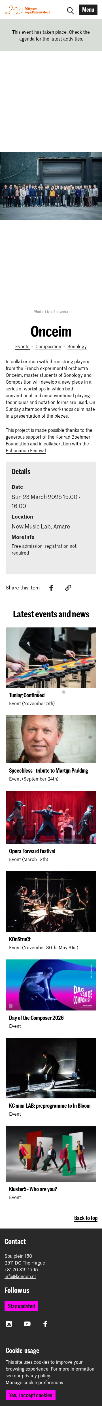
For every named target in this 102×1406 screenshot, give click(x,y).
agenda (27, 38)
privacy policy (36, 1375)
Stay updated (21, 1306)
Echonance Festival (26, 450)
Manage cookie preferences (34, 1382)
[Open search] (70, 9)
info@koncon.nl (20, 1276)
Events (22, 346)
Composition (48, 346)
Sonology (77, 346)
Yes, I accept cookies (30, 1395)
